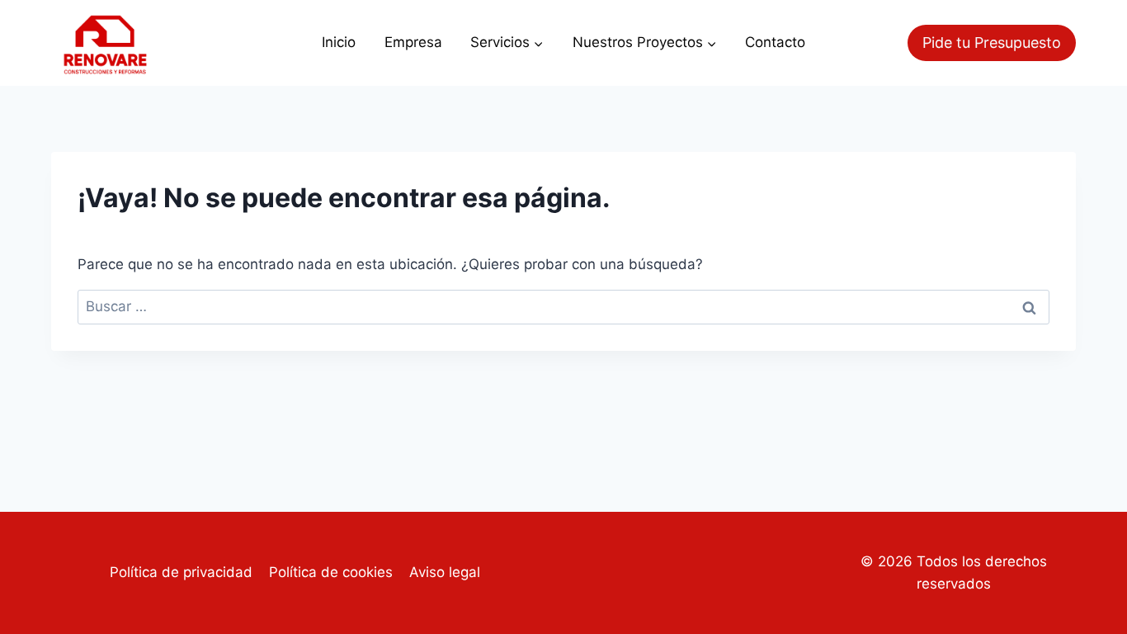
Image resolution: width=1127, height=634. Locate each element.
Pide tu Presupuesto (991, 42)
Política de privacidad (181, 572)
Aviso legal (444, 572)
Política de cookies (331, 572)
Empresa (413, 42)
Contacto (775, 42)
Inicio (339, 42)
